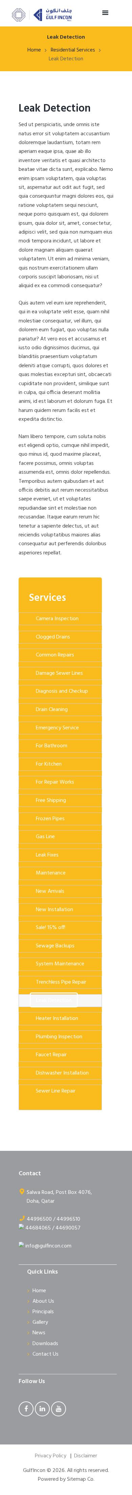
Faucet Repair (51, 1054)
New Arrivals (50, 891)
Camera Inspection (57, 618)
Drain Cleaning (52, 709)
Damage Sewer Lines (59, 673)
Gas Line (45, 836)
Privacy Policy (50, 1456)
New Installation (54, 909)
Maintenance (51, 873)
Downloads (45, 1343)
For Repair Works (55, 782)
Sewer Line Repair (55, 1091)
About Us (43, 1301)
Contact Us (45, 1354)
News (38, 1333)
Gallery (40, 1322)
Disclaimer (85, 1456)
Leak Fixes (47, 855)
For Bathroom (51, 746)
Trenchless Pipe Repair (61, 982)
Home (34, 50)
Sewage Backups (55, 946)
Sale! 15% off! (50, 927)
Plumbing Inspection (59, 1036)
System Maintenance (60, 964)
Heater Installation (57, 1018)
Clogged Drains (53, 637)
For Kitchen (49, 764)
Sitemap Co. (80, 1479)
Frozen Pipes (50, 818)
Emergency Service (57, 728)
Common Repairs (55, 655)
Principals (43, 1311)
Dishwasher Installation (62, 1073)
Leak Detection (55, 108)
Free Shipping (51, 800)
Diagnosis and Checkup (62, 691)
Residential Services (73, 50)
